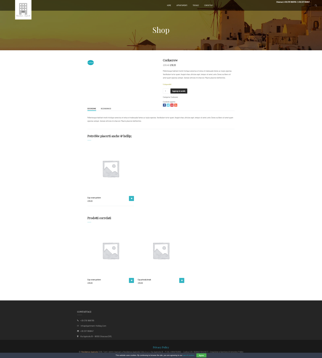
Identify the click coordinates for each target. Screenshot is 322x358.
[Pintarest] (171, 105)
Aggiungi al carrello (178, 91)
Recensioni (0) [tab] (106, 109)
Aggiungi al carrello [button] (131, 198)
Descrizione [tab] (91, 109)
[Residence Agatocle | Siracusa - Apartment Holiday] (23, 10)
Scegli (181, 280)
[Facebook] (164, 105)
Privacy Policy (161, 347)
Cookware (174, 97)
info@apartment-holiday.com (93, 325)
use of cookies (188, 355)
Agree (201, 355)
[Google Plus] (175, 105)
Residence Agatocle (89, 351)
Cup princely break (144, 279)
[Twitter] (168, 105)
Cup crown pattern (94, 197)
